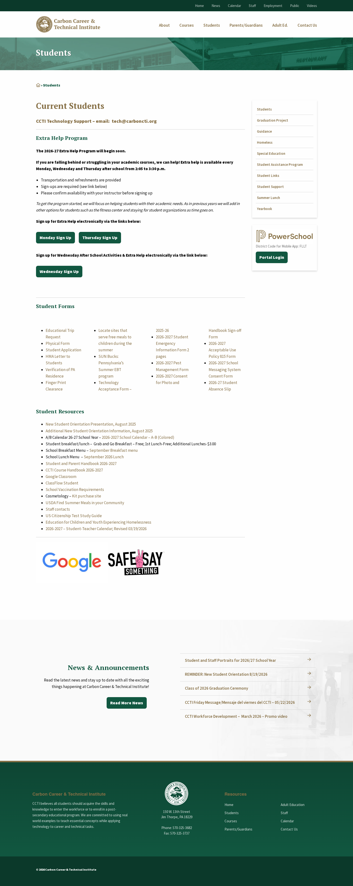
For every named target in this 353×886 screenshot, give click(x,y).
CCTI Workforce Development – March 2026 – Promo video (236, 716)
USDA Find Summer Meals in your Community (85, 502)
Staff (252, 5)
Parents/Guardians (238, 829)
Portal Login (271, 257)
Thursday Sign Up (99, 237)
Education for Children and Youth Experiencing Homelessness (98, 522)
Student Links (268, 175)
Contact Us (289, 829)
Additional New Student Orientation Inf (80, 431)
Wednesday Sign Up (59, 271)
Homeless (265, 142)
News (216, 5)
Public (294, 5)
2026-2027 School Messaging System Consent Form (225, 369)
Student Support (270, 186)
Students (264, 109)
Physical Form (58, 343)
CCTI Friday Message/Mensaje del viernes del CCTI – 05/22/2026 (240, 702)
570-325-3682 (182, 827)
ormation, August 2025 (133, 431)
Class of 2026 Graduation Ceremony (216, 688)
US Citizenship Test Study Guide (74, 515)
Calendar (234, 5)
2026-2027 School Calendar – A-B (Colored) (138, 437)
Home (199, 5)
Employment (273, 5)
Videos (312, 5)
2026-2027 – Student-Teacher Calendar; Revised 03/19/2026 (96, 528)
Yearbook (264, 208)
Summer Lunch (268, 197)
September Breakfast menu (113, 450)
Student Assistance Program (280, 164)
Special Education (271, 153)
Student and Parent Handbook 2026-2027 (81, 463)
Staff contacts (58, 509)
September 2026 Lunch (104, 456)
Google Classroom (61, 476)
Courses (231, 821)
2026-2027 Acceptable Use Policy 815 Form (222, 350)
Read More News (126, 703)
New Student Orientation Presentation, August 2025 (91, 424)
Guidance (264, 131)
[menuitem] (164, 25)
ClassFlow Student (62, 483)
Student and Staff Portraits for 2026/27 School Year (230, 660)
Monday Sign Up (55, 237)
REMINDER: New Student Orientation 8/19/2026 (226, 674)
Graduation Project (272, 120)
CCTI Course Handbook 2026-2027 (74, 470)
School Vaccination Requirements (75, 489)
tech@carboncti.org (134, 121)
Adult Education (292, 804)
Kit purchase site (86, 496)
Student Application (63, 350)
